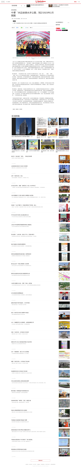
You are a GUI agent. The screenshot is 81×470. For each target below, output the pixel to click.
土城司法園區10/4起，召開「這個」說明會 (21, 283)
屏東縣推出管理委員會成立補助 (18, 449)
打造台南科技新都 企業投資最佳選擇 (20, 381)
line (22, 27)
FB (18, 27)
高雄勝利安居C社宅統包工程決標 (19, 371)
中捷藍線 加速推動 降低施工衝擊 (19, 420)
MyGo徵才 (34, 464)
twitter (27, 27)
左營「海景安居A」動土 (17, 175)
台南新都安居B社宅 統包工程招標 (19, 166)
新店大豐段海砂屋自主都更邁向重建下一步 (22, 136)
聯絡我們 (27, 464)
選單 (3, 1)
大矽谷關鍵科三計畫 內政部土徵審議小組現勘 (22, 195)
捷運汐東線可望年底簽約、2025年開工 (20, 302)
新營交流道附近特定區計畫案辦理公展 (20, 273)
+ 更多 (68, 22)
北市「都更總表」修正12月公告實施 (20, 351)
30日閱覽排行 (59, 22)
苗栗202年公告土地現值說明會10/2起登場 (21, 342)
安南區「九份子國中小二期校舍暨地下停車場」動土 (23, 205)
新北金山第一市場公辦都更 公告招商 (20, 263)
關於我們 (30, 464)
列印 (31, 27)
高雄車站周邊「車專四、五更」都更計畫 (21, 400)
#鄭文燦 (17, 109)
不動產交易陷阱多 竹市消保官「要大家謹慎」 (22, 439)
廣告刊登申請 (48, 464)
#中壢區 (20, 109)
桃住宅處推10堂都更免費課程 (18, 244)
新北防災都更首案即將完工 (37, 5)
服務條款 (38, 464)
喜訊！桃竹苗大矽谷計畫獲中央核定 (20, 312)
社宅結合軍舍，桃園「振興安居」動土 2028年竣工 (23, 185)
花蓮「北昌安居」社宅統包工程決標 (20, 332)
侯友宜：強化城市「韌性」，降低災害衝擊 (21, 156)
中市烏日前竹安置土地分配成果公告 (20, 215)
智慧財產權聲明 (53, 464)
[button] (24, 6)
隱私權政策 (42, 464)
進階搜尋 (9, 1)
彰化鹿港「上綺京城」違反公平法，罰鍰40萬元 (22, 234)
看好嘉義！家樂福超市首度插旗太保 (20, 390)
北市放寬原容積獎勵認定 (17, 293)
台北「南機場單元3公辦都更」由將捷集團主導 (22, 322)
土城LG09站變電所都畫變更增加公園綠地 (21, 224)
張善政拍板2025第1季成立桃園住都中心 (21, 429)
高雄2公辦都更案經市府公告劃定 (19, 410)
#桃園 (14, 109)
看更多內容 (40, 460)
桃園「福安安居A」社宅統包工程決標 (20, 361)
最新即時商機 (58, 24)
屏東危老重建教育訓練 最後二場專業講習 (21, 254)
